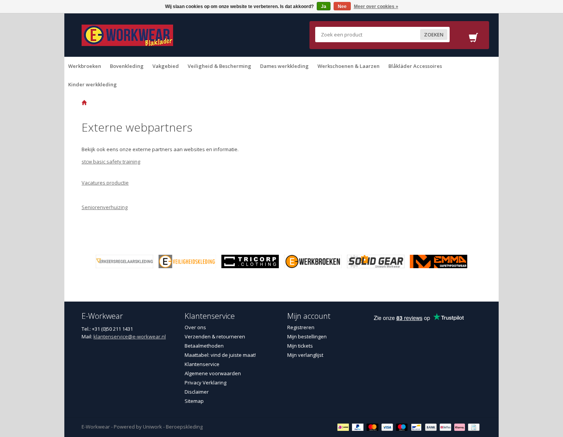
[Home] (84, 102)
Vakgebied (165, 66)
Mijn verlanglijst (305, 354)
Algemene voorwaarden (213, 373)
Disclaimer (197, 391)
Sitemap (194, 400)
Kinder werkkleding (92, 84)
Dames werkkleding (284, 66)
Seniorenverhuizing (105, 207)
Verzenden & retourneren (215, 336)
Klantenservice (202, 364)
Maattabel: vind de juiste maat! (220, 354)
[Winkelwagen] (473, 39)
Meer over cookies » (376, 6)
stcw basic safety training (111, 161)
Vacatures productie (105, 182)
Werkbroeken (84, 66)
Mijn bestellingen (307, 336)
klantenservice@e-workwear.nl (129, 336)
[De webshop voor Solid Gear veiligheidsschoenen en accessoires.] (375, 260)
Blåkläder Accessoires (415, 66)
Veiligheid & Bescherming (219, 66)
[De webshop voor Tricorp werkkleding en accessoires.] (250, 260)
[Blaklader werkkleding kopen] (127, 34)
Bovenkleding (127, 66)
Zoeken (434, 34)
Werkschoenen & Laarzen (349, 66)
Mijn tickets (300, 345)
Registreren (300, 327)
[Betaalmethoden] (344, 426)
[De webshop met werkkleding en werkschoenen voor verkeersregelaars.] (124, 260)
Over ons (195, 327)
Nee (342, 6)
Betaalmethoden (204, 345)
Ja (323, 6)
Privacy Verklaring (205, 382)
